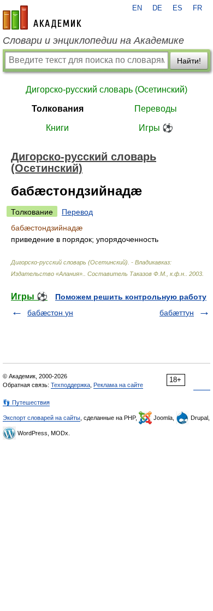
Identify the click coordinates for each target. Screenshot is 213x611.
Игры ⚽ (156, 127)
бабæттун (176, 312)
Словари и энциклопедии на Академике (93, 40)
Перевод (77, 211)
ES (177, 8)
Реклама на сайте (118, 385)
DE (157, 8)
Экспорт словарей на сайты (41, 417)
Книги (57, 127)
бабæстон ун (50, 312)
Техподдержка (70, 385)
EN (137, 8)
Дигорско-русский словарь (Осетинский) (106, 89)
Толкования (58, 108)
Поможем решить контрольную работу (130, 296)
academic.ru (42, 17)
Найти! (189, 60)
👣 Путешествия (26, 402)
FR (197, 8)
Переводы (155, 108)
